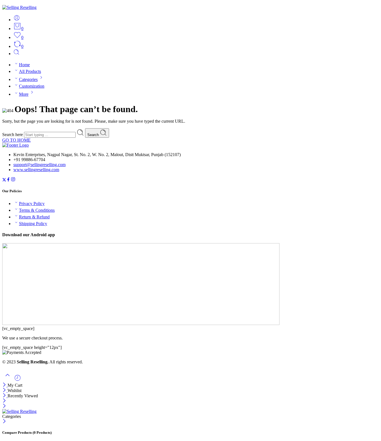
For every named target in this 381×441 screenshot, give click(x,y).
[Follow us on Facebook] (8, 180)
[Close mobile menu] (4, 406)
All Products (30, 71)
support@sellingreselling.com (39, 164)
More (23, 94)
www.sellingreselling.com (36, 169)
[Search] (16, 53)
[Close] (5, 385)
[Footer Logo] (15, 145)
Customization (31, 86)
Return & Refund (34, 217)
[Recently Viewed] (17, 380)
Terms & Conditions (37, 210)
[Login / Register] (16, 19)
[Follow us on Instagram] (13, 180)
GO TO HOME (16, 140)
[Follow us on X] (4, 180)
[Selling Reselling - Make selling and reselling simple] (19, 7)
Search (93, 135)
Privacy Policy (32, 203)
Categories (28, 79)
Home (24, 64)
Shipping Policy (33, 223)
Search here (13, 134)
